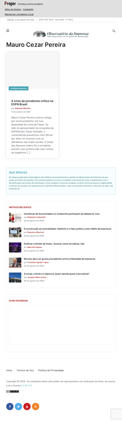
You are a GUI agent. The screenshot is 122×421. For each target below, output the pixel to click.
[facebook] (10, 406)
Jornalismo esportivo (18, 88)
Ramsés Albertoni (35, 232)
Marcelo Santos (34, 247)
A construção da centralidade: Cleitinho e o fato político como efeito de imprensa (67, 228)
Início (9, 370)
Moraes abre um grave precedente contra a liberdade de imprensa (59, 258)
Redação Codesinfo (36, 217)
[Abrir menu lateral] (7, 30)
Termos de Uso (25, 370)
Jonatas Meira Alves (36, 277)
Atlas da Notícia (13, 9)
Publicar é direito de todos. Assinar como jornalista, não (54, 243)
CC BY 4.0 (26, 385)
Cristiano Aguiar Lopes (38, 262)
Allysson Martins (22, 108)
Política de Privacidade (51, 370)
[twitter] (18, 406)
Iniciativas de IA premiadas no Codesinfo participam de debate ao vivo (62, 213)
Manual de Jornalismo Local (19, 14)
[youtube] (27, 406)
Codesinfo (28, 9)
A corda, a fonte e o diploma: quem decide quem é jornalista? (56, 273)
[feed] (35, 406)
